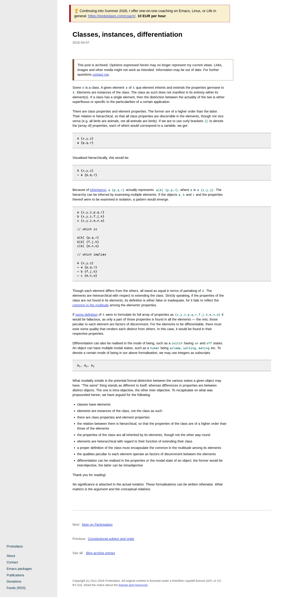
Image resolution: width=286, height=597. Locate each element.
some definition (86, 314)
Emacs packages (19, 569)
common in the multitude (90, 305)
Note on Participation (97, 524)
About (11, 556)
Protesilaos (15, 546)
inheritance (98, 190)
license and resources (133, 585)
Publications (15, 575)
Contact (12, 562)
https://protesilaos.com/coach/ (112, 16)
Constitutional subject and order (111, 539)
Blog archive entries (100, 553)
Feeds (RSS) (16, 588)
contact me (101, 74)
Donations (14, 581)
